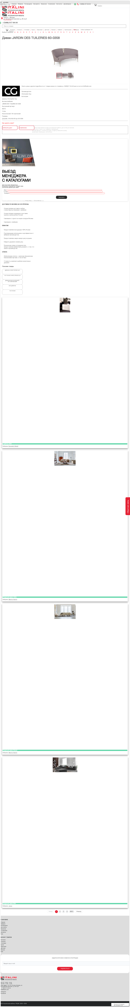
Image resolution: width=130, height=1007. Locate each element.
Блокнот (116, 1004)
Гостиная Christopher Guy (12, 275)
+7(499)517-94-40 (68, 86)
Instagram (3, 991)
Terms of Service (37, 200)
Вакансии (44, 4)
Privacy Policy (28, 200)
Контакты (59, 4)
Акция (13, 5)
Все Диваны (12, 285)
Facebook (3, 993)
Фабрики (20, 4)
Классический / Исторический (11, 113)
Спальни (3, 941)
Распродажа (28, 4)
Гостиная (12, 290)
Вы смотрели (117, 1005)
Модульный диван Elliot (9, 903)
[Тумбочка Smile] (65, 370)
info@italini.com (86, 86)
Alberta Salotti (13, 599)
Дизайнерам (67, 4)
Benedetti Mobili (13, 446)
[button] (3, 57)
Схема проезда (7, 19)
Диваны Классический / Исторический (12, 281)
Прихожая (3, 946)
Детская (3, 948)
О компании (51, 4)
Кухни (2, 944)
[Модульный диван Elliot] (65, 829)
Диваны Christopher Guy (9, 99)
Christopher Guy (26, 94)
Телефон (6, 193)
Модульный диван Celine (10, 597)
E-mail (5, 191)
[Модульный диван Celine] (65, 523)
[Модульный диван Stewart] (65, 676)
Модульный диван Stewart (10, 750)
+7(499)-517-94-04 (85, 4)
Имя (5, 190)
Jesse (10, 906)
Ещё (2, 934)
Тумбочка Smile (7, 443)
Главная (14, 4)
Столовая (3, 943)
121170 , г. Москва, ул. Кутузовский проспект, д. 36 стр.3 (15, 18)
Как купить (36, 4)
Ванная (3, 950)
